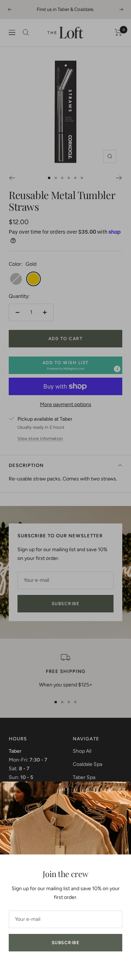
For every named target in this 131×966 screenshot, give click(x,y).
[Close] (119, 792)
